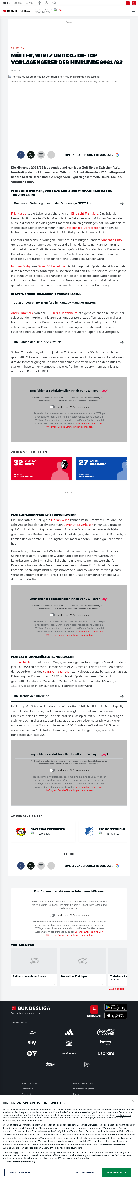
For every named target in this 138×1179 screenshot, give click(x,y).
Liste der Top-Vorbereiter (82, 228)
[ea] (32, 1053)
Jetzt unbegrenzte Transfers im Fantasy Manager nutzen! (55, 302)
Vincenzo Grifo (111, 240)
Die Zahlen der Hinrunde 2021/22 (37, 342)
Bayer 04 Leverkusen (52, 266)
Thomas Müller (21, 662)
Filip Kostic (18, 213)
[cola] (106, 1032)
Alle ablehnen (85, 1172)
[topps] (50, 1064)
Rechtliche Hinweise (31, 1083)
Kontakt (76, 1094)
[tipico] (106, 1043)
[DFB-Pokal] (39, 3)
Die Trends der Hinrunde (31, 696)
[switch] (52, 407)
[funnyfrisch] (87, 1064)
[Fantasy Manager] (134, 3)
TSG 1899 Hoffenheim (61, 313)
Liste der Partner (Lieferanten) (19, 1162)
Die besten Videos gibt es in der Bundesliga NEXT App (53, 203)
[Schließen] (132, 1101)
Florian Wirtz (60, 520)
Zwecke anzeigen (19, 1172)
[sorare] (106, 1053)
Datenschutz (27, 1089)
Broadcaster (27, 1094)
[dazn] (69, 1043)
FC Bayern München (57, 671)
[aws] (32, 1031)
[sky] (32, 1043)
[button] (134, 11)
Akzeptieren (114, 1172)
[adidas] (69, 1032)
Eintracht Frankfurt (84, 213)
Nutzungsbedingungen (83, 1089)
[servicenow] (69, 1054)
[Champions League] (46, 3)
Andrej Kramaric (22, 313)
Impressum (119, 1145)
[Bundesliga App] (128, 3)
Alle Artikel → (118, 988)
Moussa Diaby (21, 266)
